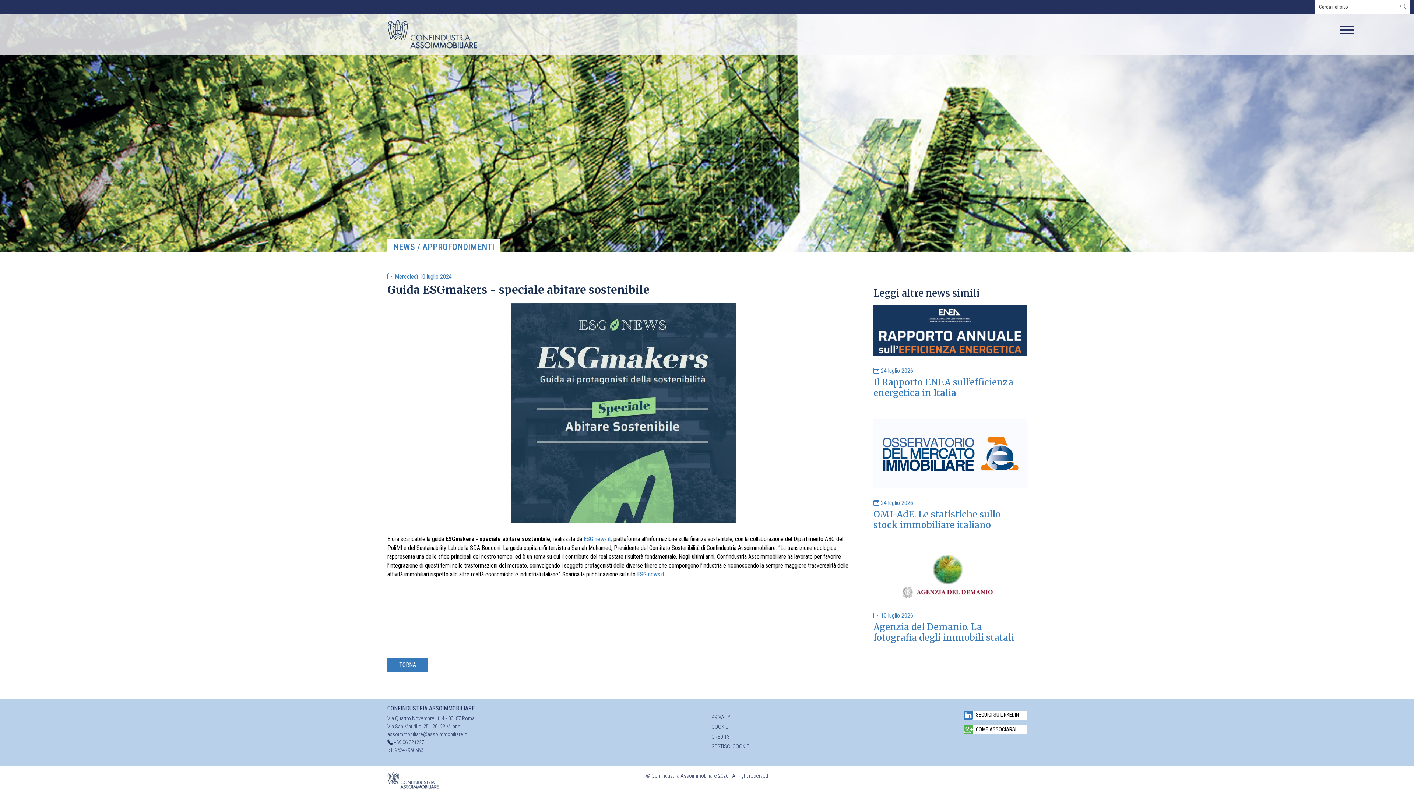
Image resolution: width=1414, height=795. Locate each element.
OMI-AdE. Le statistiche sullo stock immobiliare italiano (936, 520)
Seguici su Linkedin (997, 715)
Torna (407, 664)
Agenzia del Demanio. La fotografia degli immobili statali (943, 632)
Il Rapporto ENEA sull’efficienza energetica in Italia (943, 388)
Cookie (719, 727)
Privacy (720, 717)
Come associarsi (996, 730)
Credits (720, 737)
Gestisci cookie (730, 746)
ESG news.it (651, 574)
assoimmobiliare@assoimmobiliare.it (427, 734)
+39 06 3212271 (410, 742)
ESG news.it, (598, 539)
